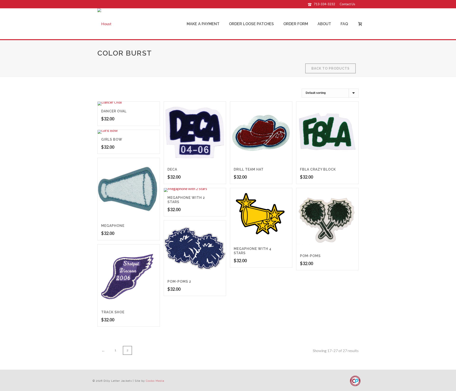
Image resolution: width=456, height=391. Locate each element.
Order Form (295, 24)
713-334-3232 (324, 4)
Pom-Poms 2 (179, 281)
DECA (172, 169)
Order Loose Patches (251, 24)
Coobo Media (155, 380)
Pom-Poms (310, 256)
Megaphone (112, 226)
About (324, 24)
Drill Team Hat (249, 169)
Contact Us (347, 4)
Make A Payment (203, 24)
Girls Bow (111, 139)
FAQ (344, 24)
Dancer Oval (114, 111)
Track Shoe (112, 312)
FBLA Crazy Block (318, 169)
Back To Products (330, 68)
